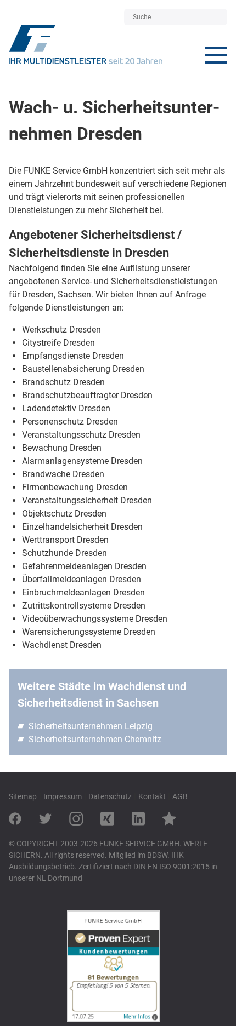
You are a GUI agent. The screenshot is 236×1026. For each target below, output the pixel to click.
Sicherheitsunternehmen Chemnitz (95, 739)
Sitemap (23, 796)
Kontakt (152, 796)
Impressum (62, 796)
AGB (180, 796)
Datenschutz (110, 796)
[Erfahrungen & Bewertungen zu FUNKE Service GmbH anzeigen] (113, 1019)
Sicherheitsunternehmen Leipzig (91, 726)
